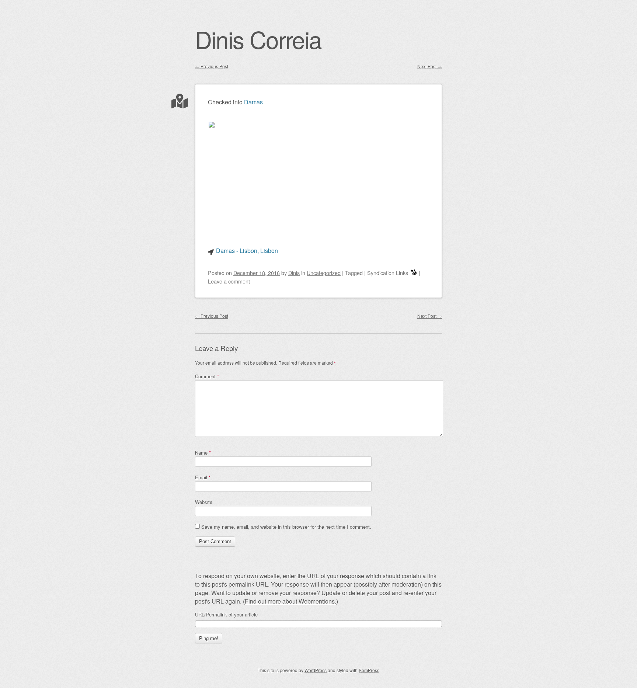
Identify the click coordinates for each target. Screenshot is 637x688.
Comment (207, 376)
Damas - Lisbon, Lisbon (247, 250)
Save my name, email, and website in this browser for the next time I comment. (286, 526)
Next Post (429, 66)
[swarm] (413, 273)
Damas (253, 102)
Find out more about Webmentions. (290, 601)
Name (203, 452)
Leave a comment (229, 281)
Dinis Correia (258, 39)
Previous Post (211, 66)
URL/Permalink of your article (226, 614)
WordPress (315, 670)
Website (203, 501)
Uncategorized (324, 273)
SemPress (369, 670)
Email (202, 477)
